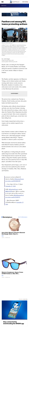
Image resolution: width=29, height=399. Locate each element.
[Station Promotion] (14, 14)
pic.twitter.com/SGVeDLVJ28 (12, 181)
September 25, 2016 (10, 186)
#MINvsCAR (8, 191)
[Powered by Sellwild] (25, 299)
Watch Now (24, 1)
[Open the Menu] (2, 1)
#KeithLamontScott (19, 195)
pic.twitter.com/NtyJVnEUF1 (12, 197)
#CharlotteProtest (19, 179)
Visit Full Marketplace (22, 217)
